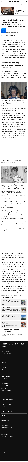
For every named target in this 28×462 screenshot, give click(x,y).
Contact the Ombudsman (7, 446)
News (10, 5)
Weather (16, 5)
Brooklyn (6, 329)
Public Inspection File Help (8, 404)
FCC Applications (5, 406)
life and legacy (12, 71)
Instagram (3, 367)
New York (3, 5)
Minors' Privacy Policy (6, 427)
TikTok (3, 369)
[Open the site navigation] (5, 1)
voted (17, 288)
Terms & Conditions (6, 390)
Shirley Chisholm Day (14, 49)
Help (2, 441)
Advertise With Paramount (8, 436)
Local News (4, 17)
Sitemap (3, 393)
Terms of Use (4, 425)
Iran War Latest (5, 351)
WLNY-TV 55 (4, 381)
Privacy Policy (4, 418)
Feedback (3, 443)
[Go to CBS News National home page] (14, 1)
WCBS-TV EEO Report (6, 409)
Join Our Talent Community (8, 439)
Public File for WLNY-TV (7, 402)
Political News (4, 349)
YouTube (3, 362)
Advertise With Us (5, 388)
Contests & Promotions (7, 385)
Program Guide (5, 383)
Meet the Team (5, 378)
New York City (8, 331)
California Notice (5, 420)
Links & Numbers (14, 329)
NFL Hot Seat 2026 (6, 353)
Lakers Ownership (5, 356)
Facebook (3, 365)
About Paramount (5, 434)
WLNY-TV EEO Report (6, 411)
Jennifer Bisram (5, 295)
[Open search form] (26, 1)
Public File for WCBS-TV (7, 399)
